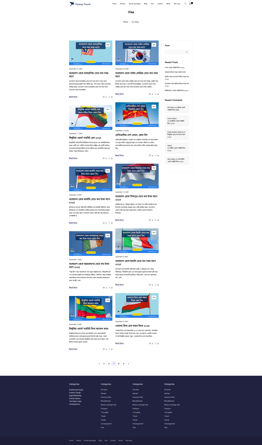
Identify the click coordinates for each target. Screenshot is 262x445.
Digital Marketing (75, 396)
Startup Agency (74, 398)
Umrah (103, 420)
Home (114, 4)
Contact (160, 4)
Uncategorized (74, 404)
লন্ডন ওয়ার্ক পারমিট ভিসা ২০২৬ (174, 68)
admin (169, 146)
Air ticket (104, 390)
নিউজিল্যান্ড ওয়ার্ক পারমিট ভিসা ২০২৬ (176, 91)
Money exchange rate (108, 405)
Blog (145, 4)
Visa (152, 4)
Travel (103, 416)
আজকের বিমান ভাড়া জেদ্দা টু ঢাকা (175, 72)
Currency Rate (106, 397)
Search (186, 52)
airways (103, 393)
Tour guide (104, 412)
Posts (167, 45)
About (168, 4)
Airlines (122, 4)
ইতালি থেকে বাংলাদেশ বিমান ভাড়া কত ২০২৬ (177, 78)
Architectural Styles (76, 390)
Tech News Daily (75, 401)
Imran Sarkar (172, 119)
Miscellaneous (106, 401)
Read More (73, 97)
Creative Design (75, 393)
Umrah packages (135, 4)
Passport (104, 409)
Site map (177, 4)
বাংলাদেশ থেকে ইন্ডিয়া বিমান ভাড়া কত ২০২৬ (177, 85)
